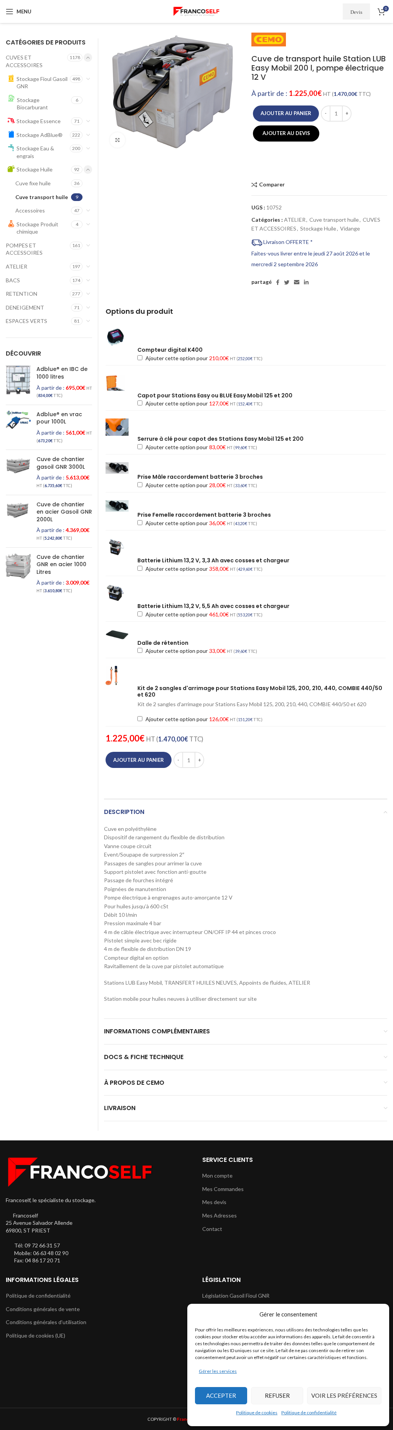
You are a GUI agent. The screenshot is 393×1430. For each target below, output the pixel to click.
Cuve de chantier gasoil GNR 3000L (60, 463)
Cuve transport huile (334, 219)
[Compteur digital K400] (121, 337)
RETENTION (21, 293)
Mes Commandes (223, 1189)
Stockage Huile (318, 228)
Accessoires (30, 210)
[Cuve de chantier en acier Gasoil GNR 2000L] (18, 521)
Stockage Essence (39, 121)
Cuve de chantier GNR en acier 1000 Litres (61, 565)
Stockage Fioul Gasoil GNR (42, 83)
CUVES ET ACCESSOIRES (24, 61)
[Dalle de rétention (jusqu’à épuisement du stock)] (121, 634)
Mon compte (217, 1175)
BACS (13, 280)
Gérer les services (218, 1371)
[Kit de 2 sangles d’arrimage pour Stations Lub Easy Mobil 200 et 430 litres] (121, 675)
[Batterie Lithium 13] (121, 547)
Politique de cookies (256, 1412)
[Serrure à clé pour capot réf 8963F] (121, 427)
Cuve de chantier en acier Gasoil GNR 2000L (64, 512)
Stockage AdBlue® (40, 135)
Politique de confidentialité (309, 1412)
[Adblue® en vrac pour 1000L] (18, 427)
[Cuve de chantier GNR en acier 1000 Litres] (18, 574)
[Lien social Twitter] (287, 282)
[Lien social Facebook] (278, 282)
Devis (356, 11)
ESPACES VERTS (26, 321)
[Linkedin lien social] (306, 282)
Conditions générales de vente (43, 1309)
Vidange (350, 228)
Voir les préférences (344, 1395)
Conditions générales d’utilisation (46, 1322)
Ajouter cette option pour (203, 358)
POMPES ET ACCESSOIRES (24, 249)
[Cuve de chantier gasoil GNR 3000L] (18, 472)
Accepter (221, 1395)
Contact (212, 1229)
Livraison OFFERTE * (287, 242)
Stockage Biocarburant (32, 104)
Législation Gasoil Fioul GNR (235, 1295)
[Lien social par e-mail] (297, 282)
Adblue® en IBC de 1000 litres (62, 373)
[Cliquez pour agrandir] (117, 140)
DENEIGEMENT (25, 307)
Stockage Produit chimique (37, 228)
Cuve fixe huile (33, 183)
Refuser (277, 1395)
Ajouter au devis (286, 133)
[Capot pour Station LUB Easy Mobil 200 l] (121, 382)
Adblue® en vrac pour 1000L (59, 418)
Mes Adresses (219, 1215)
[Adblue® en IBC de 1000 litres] (18, 382)
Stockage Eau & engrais (35, 152)
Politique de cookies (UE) (35, 1335)
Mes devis (214, 1202)
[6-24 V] (121, 468)
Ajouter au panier (286, 113)
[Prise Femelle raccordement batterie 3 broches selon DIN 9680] (121, 506)
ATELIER (294, 219)
